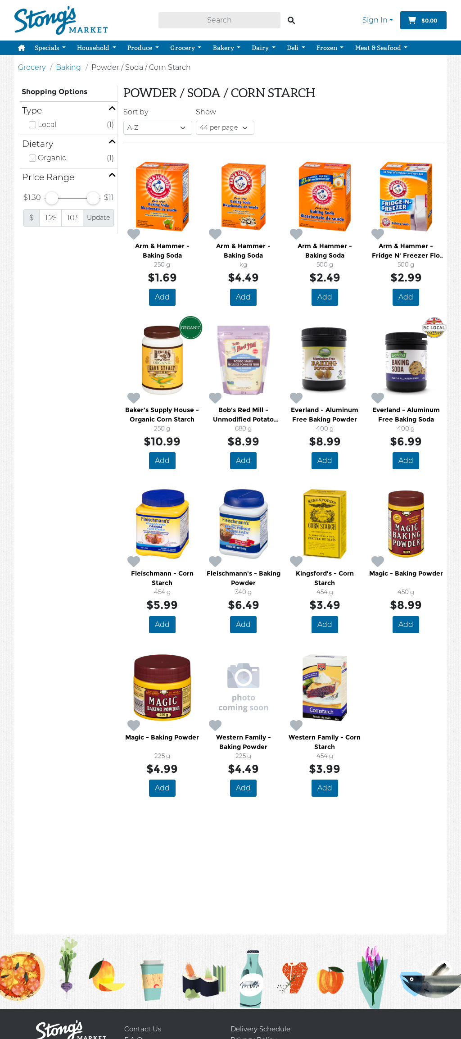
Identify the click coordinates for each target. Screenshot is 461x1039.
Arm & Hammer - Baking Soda (162, 250)
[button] (21, 47)
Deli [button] (293, 48)
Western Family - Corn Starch (325, 742)
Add (162, 297)
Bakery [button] (224, 48)
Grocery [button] (183, 48)
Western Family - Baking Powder (243, 742)
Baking (68, 67)
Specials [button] (48, 48)
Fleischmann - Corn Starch (162, 578)
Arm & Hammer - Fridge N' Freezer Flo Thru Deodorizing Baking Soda (406, 251)
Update (98, 217)
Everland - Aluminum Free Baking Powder (324, 414)
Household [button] (94, 48)
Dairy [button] (261, 48)
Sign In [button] (375, 20)
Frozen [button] (327, 48)
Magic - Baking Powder (406, 573)
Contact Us (142, 1029)
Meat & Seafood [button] (378, 48)
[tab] (69, 110)
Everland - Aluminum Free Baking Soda (406, 414)
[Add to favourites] (133, 234)
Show (206, 112)
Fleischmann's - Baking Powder (243, 578)
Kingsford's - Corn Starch (325, 578)
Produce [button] (140, 48)
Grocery (31, 67)
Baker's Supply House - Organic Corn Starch (162, 414)
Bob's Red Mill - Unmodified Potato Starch (243, 415)
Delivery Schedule (260, 1029)
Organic (52, 158)
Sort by (135, 112)
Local (47, 124)
